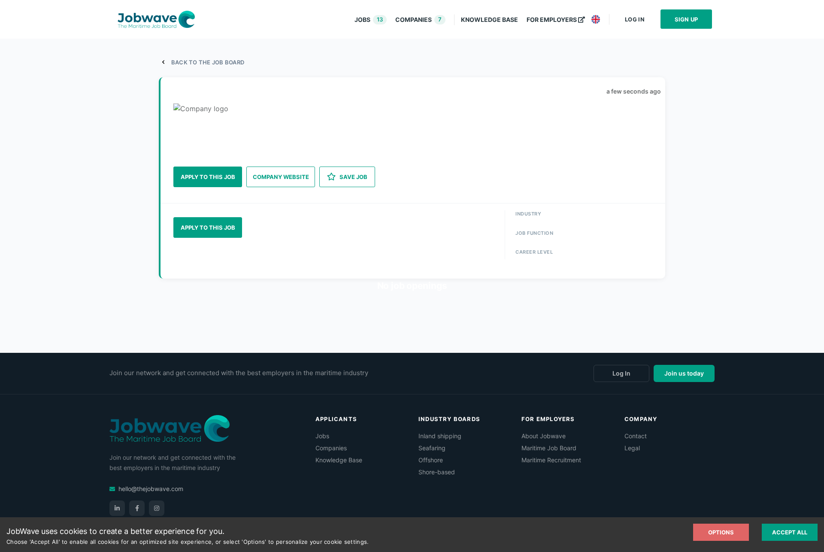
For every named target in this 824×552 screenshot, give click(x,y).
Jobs (322, 436)
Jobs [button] (368, 19)
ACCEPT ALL (789, 532)
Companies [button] (418, 19)
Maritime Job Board (548, 448)
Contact (635, 436)
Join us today (684, 373)
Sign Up (686, 19)
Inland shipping (439, 436)
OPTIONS (721, 532)
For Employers (552, 19)
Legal (632, 448)
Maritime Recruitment (551, 460)
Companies (331, 448)
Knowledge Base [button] (489, 19)
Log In (635, 19)
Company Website (281, 176)
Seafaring (431, 448)
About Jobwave (543, 436)
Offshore (430, 460)
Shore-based (436, 472)
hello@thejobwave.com (150, 488)
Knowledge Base (338, 460)
